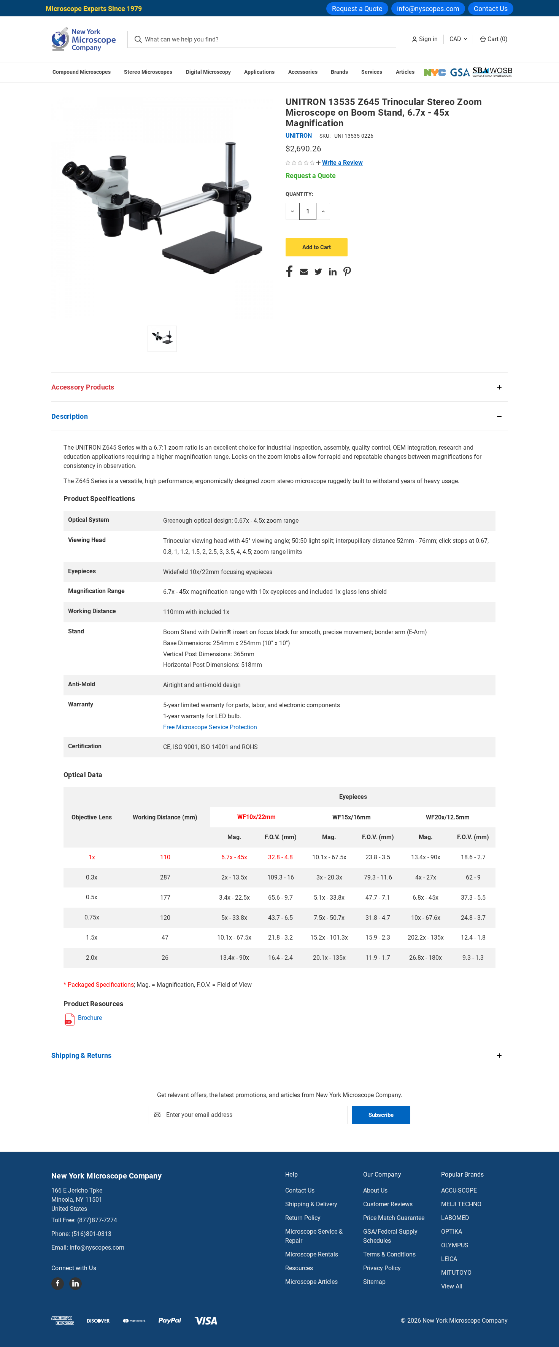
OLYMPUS (454, 1245)
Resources (299, 1268)
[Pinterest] (347, 272)
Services (371, 72)
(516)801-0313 (91, 1233)
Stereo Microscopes (148, 72)
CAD (456, 39)
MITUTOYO (456, 1272)
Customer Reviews (388, 1204)
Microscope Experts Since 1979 (94, 9)
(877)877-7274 (97, 1220)
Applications (259, 72)
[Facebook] (289, 272)
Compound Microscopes (81, 72)
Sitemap (374, 1281)
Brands (339, 72)
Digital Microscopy (208, 72)
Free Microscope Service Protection (210, 727)
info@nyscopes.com (428, 9)
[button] (339, 162)
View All (451, 1286)
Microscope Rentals (311, 1254)
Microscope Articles (311, 1281)
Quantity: (299, 194)
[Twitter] (318, 272)
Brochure (90, 1017)
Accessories (303, 72)
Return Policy (303, 1217)
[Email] (304, 272)
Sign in (428, 39)
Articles (405, 72)
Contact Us (491, 9)
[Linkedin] (333, 272)
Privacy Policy (382, 1268)
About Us (375, 1190)
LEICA (449, 1259)
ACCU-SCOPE (459, 1190)
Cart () (497, 39)
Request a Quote (357, 9)
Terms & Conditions (389, 1254)
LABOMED (455, 1217)
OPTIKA (451, 1231)
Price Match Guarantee (393, 1217)
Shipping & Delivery (311, 1204)
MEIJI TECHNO (461, 1204)
